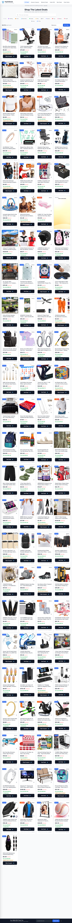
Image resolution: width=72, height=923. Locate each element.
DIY (43, 18)
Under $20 (52, 2)
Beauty (60, 18)
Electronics (24, 18)
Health (66, 18)
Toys (54, 18)
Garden (31, 18)
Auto (34, 21)
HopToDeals (9, 2)
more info (45, 5)
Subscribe (56, 920)
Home (17, 18)
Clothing (11, 18)
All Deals (27, 2)
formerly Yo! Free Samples (9, 3)
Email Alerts (66, 2)
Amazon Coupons (35, 2)
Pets (38, 18)
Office (39, 21)
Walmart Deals (44, 2)
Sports (48, 18)
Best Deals (59, 2)
